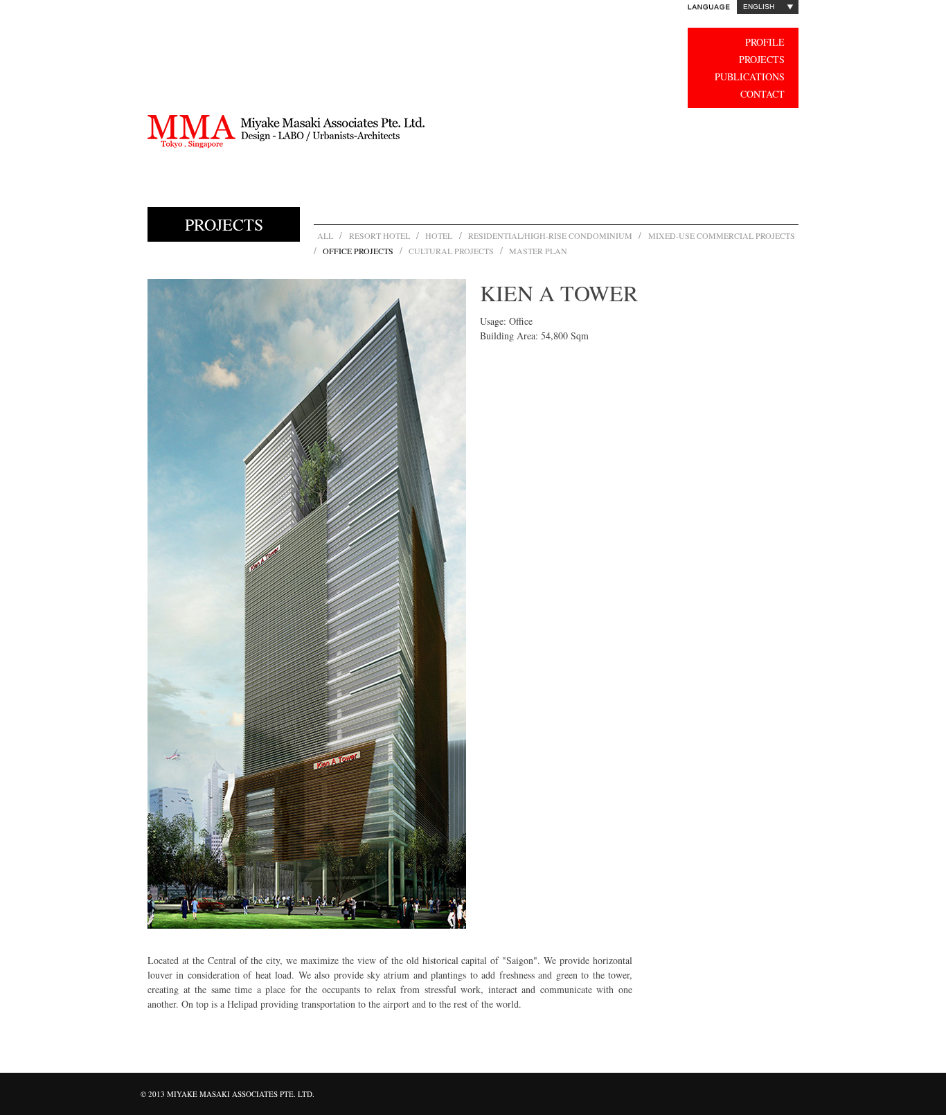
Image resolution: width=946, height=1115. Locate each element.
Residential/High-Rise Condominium (550, 235)
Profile (765, 41)
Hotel (438, 235)
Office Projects (358, 250)
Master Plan (538, 250)
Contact (762, 93)
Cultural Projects (451, 250)
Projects (762, 59)
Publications (750, 76)
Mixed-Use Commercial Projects (722, 235)
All (325, 235)
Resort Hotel (379, 235)
